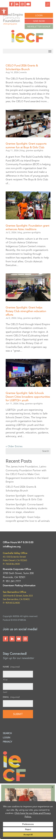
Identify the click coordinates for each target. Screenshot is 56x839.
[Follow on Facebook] (5, 638)
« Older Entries (14, 446)
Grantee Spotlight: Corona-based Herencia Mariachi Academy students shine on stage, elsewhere (26, 508)
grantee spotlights (34, 150)
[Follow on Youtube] (18, 638)
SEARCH (7, 733)
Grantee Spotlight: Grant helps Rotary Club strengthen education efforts (26, 311)
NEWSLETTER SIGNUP (38, 26)
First (5, 679)
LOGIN (39, 15)
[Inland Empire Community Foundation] (27, 42)
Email (11, 697)
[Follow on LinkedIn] (12, 638)
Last (5, 692)
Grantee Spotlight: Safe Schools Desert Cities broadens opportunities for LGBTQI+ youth (28, 396)
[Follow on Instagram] (25, 638)
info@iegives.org (12, 546)
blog (22, 150)
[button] (4, 11)
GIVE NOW (39, 21)
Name (11, 666)
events (23, 72)
